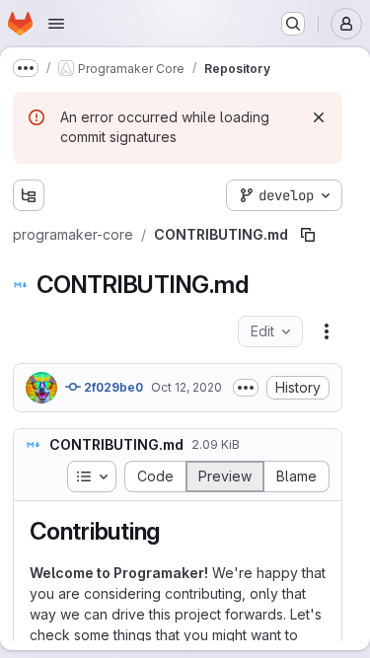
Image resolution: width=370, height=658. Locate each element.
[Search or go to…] (293, 24)
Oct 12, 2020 (186, 387)
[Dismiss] (319, 117)
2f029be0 (112, 387)
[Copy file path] (308, 235)
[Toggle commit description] (246, 388)
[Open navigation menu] (56, 23)
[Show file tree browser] (28, 195)
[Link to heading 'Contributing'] (172, 531)
